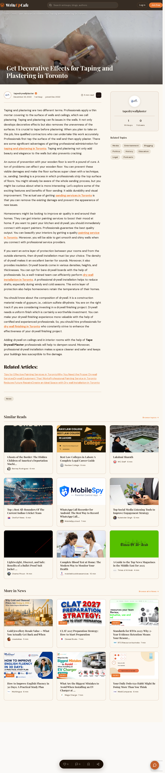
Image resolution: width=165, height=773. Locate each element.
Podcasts (128, 157)
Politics (116, 151)
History (129, 151)
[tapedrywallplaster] (7, 95)
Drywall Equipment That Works (32, 378)
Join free (155, 5)
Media (116, 145)
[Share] (98, 764)
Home (7, 14)
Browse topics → (151, 417)
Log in (142, 5)
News (14, 14)
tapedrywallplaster (24, 93)
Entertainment (131, 145)
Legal (115, 157)
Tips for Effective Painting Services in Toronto (30, 374)
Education (144, 151)
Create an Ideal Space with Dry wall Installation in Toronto (66, 382)
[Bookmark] (88, 764)
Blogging (148, 145)
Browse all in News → (149, 591)
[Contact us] (154, 765)
